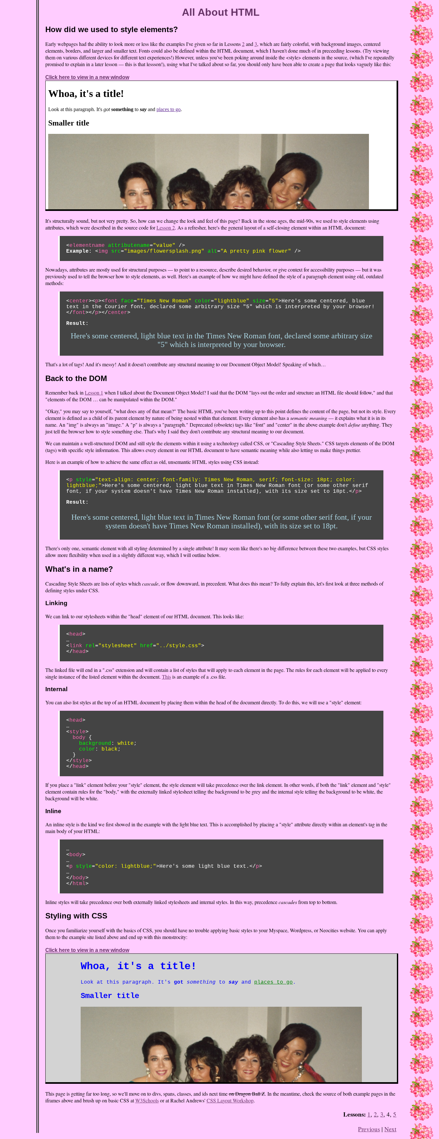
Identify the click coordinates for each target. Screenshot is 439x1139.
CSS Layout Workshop (230, 1100)
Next (390, 1129)
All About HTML (221, 12)
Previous (369, 1129)
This (166, 676)
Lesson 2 (166, 227)
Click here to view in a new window (87, 77)
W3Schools (147, 1100)
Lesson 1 (94, 392)
